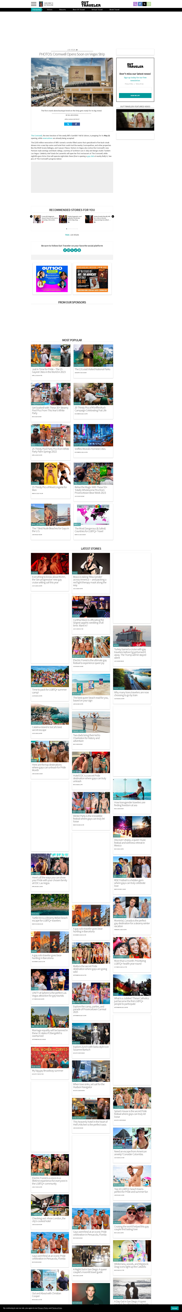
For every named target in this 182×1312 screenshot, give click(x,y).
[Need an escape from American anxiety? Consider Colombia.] (132, 1138)
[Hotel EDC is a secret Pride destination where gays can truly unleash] (91, 762)
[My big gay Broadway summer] (50, 1057)
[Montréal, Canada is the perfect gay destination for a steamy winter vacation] (132, 907)
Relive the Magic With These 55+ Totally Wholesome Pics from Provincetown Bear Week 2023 (91, 490)
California (118, 1107)
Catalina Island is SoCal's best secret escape (47, 728)
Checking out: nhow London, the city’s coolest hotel (48, 1220)
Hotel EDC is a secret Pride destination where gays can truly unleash (89, 778)
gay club (90, 156)
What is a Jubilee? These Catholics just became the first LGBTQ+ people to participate (131, 1001)
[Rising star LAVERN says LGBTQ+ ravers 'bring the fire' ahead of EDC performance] (91, 1293)
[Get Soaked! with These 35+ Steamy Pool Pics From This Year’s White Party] (50, 394)
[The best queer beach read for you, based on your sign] (91, 684)
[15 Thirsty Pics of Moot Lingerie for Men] (50, 474)
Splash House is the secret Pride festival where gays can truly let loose (130, 1114)
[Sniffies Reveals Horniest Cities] (93, 435)
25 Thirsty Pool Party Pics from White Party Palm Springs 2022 (50, 450)
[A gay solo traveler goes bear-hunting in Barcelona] (50, 942)
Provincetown (81, 483)
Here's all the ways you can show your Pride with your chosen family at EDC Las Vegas (49, 880)
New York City (79, 1118)
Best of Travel (81, 445)
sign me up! (135, 95)
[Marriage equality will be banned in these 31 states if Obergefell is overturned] (50, 1017)
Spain (33, 951)
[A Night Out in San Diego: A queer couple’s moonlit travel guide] (91, 1256)
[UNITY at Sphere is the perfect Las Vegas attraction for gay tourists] (50, 979)
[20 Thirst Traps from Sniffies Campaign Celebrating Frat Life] (93, 394)
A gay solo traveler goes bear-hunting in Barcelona (47, 957)
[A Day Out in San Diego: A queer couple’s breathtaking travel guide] (132, 1288)
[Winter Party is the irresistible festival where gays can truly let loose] (91, 802)
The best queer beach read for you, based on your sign (90, 699)
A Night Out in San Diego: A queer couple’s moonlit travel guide (90, 1271)
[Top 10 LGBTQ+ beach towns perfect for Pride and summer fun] (132, 1175)
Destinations (37, 1174)
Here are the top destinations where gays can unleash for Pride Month (49, 767)
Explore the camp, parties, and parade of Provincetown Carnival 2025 (89, 1009)
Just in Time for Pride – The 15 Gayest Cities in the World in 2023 (49, 370)
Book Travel (114, 9)
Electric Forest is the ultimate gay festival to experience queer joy (90, 661)
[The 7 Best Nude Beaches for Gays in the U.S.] (50, 515)
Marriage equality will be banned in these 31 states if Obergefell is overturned (50, 1033)
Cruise (34, 573)
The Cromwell (36, 135)
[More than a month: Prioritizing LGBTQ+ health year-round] (132, 947)
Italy (116, 994)
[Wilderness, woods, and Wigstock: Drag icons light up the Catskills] (132, 1251)
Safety (77, 524)
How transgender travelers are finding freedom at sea (129, 804)
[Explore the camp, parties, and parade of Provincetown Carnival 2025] (91, 993)
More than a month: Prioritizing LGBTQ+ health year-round (130, 962)
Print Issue (36, 685)
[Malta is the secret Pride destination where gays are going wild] (91, 953)
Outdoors (79, 365)
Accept (174, 1308)
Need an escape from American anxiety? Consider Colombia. (130, 1153)
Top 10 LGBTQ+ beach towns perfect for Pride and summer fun (131, 1190)
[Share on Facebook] (76, 124)
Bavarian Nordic (121, 957)
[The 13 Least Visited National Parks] (93, 355)
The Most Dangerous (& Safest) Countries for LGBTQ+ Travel (90, 530)
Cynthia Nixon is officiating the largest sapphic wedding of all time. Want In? (88, 623)
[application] (135, 120)
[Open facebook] (140, 4)
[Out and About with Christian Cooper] (50, 1280)
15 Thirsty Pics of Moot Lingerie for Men (49, 488)
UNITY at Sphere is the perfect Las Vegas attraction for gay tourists (49, 994)
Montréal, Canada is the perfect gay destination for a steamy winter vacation (132, 923)
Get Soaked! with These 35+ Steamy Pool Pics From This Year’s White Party (50, 410)
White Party (37, 445)
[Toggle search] (135, 4)
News (116, 645)
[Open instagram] (149, 4)
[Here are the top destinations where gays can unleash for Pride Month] (50, 751)
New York (35, 1066)
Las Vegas (71, 50)
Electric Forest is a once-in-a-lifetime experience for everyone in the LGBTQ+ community (49, 1181)
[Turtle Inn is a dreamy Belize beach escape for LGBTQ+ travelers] (50, 904)
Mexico (117, 836)
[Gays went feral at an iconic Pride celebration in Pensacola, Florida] (50, 1242)
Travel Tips (36, 365)
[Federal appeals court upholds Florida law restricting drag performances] (63, 219)
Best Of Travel (79, 9)
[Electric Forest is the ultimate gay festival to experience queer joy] (91, 647)
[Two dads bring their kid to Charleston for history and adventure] (91, 722)
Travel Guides (79, 731)
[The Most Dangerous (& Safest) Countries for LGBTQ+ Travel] (93, 515)
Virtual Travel (97, 9)
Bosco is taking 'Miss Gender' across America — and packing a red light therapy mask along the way (89, 581)
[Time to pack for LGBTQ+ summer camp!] (50, 676)
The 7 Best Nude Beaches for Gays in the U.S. (50, 530)
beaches (35, 914)
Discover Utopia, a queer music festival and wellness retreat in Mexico (130, 842)
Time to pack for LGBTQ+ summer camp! (49, 691)
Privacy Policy (43, 1308)
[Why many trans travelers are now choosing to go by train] (132, 679)
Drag (75, 573)
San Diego (77, 1265)
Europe (76, 962)
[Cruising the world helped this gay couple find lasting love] (132, 1213)
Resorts (62, 9)
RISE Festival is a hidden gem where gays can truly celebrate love (129, 883)
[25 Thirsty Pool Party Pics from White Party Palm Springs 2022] (50, 435)
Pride (34, 760)
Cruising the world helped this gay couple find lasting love (131, 1228)
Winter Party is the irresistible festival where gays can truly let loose (89, 819)
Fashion (35, 483)
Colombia (118, 1147)
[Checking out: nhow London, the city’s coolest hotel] (50, 1205)
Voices (49, 9)
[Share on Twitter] (68, 124)
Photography (37, 403)
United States (37, 1026)
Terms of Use (57, 1308)
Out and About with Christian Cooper (46, 1295)
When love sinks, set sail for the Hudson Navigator (88, 1085)
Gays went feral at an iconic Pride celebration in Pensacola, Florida (48, 1257)
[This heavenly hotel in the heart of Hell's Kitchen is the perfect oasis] (91, 1108)
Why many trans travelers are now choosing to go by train (131, 694)
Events (77, 403)
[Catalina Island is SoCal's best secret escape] (50, 714)
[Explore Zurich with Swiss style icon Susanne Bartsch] (91, 1033)
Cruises (117, 798)
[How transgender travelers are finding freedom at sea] (132, 789)
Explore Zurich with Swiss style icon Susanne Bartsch (91, 1048)
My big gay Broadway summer (47, 1070)
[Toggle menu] (33, 4)
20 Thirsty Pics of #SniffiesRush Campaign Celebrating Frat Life (90, 409)
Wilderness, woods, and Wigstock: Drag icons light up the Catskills (131, 1265)
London (35, 1214)
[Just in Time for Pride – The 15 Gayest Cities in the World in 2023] (50, 355)
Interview (36, 1289)
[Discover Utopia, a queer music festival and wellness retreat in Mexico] (132, 826)
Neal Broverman (73, 115)
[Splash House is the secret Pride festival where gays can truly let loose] (132, 1098)
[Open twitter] (144, 4)
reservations (47, 138)
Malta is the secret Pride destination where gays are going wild (90, 969)
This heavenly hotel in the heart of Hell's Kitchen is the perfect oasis (90, 1123)
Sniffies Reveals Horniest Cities (90, 448)
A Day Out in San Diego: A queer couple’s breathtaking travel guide (131, 1303)
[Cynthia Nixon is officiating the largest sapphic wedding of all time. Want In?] (91, 606)
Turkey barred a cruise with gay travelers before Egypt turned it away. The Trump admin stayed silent (130, 653)
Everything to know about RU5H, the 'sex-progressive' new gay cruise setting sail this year (49, 579)
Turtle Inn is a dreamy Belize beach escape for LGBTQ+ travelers (50, 919)
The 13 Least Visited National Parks (92, 369)
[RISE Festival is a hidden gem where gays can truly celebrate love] (132, 867)
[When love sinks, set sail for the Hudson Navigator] (91, 1071)
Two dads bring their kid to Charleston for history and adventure (86, 738)
